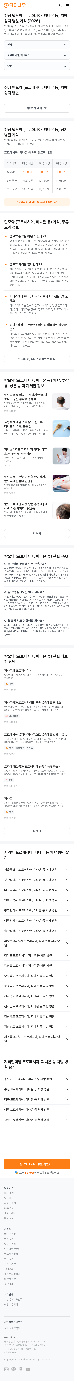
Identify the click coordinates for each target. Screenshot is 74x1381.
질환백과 (8, 1283)
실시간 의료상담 (12, 1273)
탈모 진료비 (10, 1243)
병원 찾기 (9, 1238)
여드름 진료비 (11, 1253)
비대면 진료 (10, 1233)
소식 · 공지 (9, 1213)
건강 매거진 (10, 1263)
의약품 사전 (10, 1278)
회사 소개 (9, 1193)
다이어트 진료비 (12, 1248)
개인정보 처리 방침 (13, 1321)
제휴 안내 (9, 1208)
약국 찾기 (9, 1258)
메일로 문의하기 (12, 1304)
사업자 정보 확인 (11, 1352)
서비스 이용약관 (12, 1328)
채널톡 (19, 1299)
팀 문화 (7, 1198)
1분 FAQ (8, 1268)
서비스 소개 (10, 1203)
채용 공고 (9, 1218)
